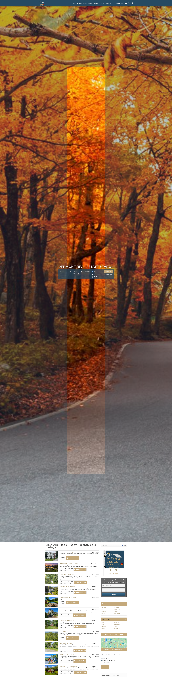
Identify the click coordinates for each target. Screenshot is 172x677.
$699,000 (95, 598)
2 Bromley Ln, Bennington (67, 620)
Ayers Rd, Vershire (65, 632)
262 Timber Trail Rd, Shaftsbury (68, 666)
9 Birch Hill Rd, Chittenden (67, 574)
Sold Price (75, 270)
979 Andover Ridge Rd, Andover (69, 654)
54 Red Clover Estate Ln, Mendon (69, 563)
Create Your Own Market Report (114, 634)
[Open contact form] (126, 3)
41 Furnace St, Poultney (66, 552)
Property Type (95, 270)
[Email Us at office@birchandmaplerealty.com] (116, 570)
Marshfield (104, 611)
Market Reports (106, 619)
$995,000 (95, 655)
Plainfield (103, 613)
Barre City (104, 607)
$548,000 (95, 609)
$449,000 (95, 575)
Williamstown (117, 613)
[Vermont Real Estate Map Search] (114, 644)
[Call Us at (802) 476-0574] (111, 570)
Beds (74, 273)
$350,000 (95, 552)
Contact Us (114, 573)
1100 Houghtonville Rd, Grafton (68, 597)
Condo (94, 273)
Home (94, 271)
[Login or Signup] (133, 3)
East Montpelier (117, 609)
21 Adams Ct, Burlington (66, 609)
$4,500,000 (94, 563)
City (60, 273)
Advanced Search (108, 274)
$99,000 (96, 632)
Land (94, 274)
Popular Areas (106, 603)
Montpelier (116, 611)
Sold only (95, 277)
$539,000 (95, 643)
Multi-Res (95, 276)
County (61, 270)
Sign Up (105, 667)
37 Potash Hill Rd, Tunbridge (67, 586)
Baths (79, 273)
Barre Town (116, 607)
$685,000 (95, 666)
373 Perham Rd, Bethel (66, 643)
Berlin (103, 609)
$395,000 (95, 620)
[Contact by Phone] (129, 3)
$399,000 (95, 586)
